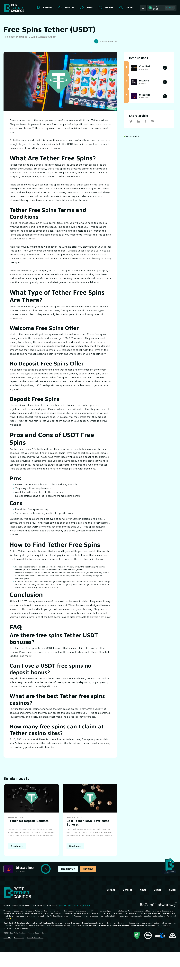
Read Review (68, 869)
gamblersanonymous (68, 905)
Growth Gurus (40, 933)
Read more (17, 846)
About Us (7, 938)
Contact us (19, 938)
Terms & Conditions (35, 938)
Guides (172, 889)
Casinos (111, 889)
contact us (161, 916)
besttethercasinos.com (86, 923)
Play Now (88, 869)
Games (157, 889)
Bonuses (127, 889)
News (143, 889)
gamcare (86, 905)
